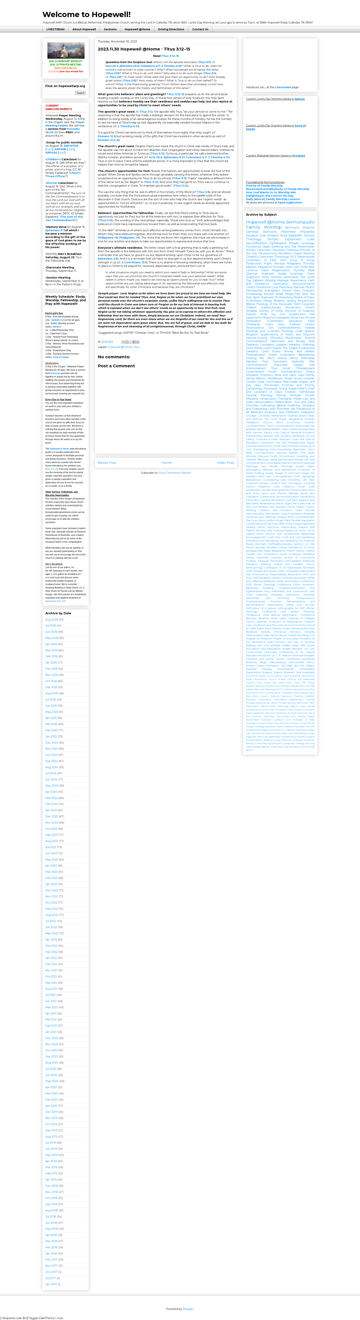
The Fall (281, 442)
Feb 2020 (51, 1099)
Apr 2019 (51, 1161)
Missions (267, 317)
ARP (267, 713)
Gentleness (293, 658)
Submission (267, 442)
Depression (295, 567)
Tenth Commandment (301, 517)
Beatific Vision (280, 429)
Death (273, 354)
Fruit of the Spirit (277, 446)
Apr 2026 (51, 644)
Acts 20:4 (111, 66)
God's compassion (288, 571)
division (311, 709)
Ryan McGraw (276, 642)
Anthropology (254, 567)
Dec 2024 (51, 742)
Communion (267, 496)
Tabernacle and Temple (287, 341)
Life (305, 479)
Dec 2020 (51, 1038)
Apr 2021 (51, 1013)
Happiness (308, 523)
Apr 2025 (51, 718)
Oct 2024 (51, 755)
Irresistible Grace (290, 692)
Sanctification (257, 243)
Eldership (309, 344)
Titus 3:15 (129, 80)
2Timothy (276, 338)
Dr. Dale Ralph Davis (258, 628)
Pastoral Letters (302, 324)
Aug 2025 (51, 693)
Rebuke (293, 493)
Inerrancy (295, 631)
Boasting (268, 588)
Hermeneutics (299, 628)
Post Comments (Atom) (175, 472)
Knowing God (306, 635)
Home (167, 463)
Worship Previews (257, 456)
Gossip (269, 473)
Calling (250, 439)
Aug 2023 (51, 841)
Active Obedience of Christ (297, 547)
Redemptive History (272, 503)
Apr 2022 (51, 939)
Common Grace (254, 682)
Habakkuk (309, 554)
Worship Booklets (266, 547)
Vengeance (296, 419)
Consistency (252, 723)
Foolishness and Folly (259, 523)
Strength (296, 395)
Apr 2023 (51, 865)
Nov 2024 (51, 748)
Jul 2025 (50, 699)
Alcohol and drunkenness (282, 533)
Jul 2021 (50, 995)
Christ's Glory (291, 290)
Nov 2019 (51, 1118)
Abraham (263, 618)
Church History (295, 550)
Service (257, 432)
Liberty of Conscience (299, 557)
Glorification (281, 283)
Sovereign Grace (302, 273)
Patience (309, 540)
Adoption (295, 344)
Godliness (295, 554)
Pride (263, 314)
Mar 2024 (51, 798)
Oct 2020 (51, 1050)
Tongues (267, 672)
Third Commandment (280, 425)
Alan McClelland (278, 713)
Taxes (271, 709)
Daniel (311, 682)
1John (297, 304)
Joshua (281, 358)
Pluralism (251, 699)
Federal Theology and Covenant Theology (280, 329)
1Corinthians (254, 300)
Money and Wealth (299, 351)
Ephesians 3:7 (55, 230)
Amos (298, 378)
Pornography (293, 560)
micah (286, 368)
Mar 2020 (51, 1093)
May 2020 (51, 1081)
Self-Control (303, 703)
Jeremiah (309, 594)
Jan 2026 (51, 662)
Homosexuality (255, 513)
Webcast (265, 746)
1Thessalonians (305, 368)
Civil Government (293, 314)
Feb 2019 (51, 1173)
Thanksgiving (260, 449)
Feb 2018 (51, 1247)
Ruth (261, 476)
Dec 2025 (51, 668)
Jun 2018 (51, 1222)
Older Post (225, 463)
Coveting (309, 483)
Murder (273, 466)
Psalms (309, 227)
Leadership (253, 490)
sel (313, 746)
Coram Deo (270, 682)
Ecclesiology (254, 294)
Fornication (253, 500)
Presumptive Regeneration (288, 699)
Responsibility (278, 574)
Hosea (297, 398)
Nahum (56, 326)
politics (271, 520)
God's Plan (274, 537)
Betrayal (297, 648)
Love (275, 287)
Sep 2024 (51, 761)
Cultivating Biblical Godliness (280, 405)
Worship (270, 280)
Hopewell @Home (137, 29)
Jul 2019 (50, 1142)
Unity (273, 449)
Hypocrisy (273, 527)
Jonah (301, 486)
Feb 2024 (51, 804)
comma (304, 746)
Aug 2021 (51, 988)
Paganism (251, 736)
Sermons (110, 29)
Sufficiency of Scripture (261, 608)
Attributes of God (303, 435)
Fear (276, 432)
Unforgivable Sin (288, 608)
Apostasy (251, 550)
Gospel (298, 365)
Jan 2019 (51, 1179)
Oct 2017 (51, 1272)
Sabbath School (59, 320)
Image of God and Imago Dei (295, 473)
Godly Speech (305, 331)
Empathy (288, 726)
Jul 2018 (50, 1216)
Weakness (269, 581)
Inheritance (293, 594)
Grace (265, 270)
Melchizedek (296, 662)
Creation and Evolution (275, 510)
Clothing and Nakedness (301, 679)
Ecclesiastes (282, 317)
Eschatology (254, 388)
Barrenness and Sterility (291, 716)
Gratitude (262, 594)
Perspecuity (288, 736)
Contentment (255, 371)
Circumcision (287, 456)
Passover (263, 560)
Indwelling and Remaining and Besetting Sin (274, 540)
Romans (270, 231)
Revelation (285, 253)
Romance (309, 432)
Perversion (277, 560)
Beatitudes (308, 533)
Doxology (259, 726)
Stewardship (307, 669)
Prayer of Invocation (286, 638)
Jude (312, 486)
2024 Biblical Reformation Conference (289, 615)
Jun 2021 (51, 1001)
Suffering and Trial (283, 246)
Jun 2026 (51, 631)
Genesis (252, 231)
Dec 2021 (51, 964)
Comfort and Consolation (286, 483)
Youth (274, 456)
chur (303, 709)
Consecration (268, 398)
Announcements (303, 283)
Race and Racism (274, 493)
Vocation (285, 435)
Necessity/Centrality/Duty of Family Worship (277, 189)
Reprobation (275, 604)
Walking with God (257, 645)
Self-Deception (262, 577)
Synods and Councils (256, 709)
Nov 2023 (51, 822)
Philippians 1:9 (129, 237)
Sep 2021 (51, 982)
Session (276, 577)
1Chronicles (271, 385)
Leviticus (252, 270)
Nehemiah (286, 696)
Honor (261, 527)
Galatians (252, 351)
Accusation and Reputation (263, 648)
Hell (312, 314)
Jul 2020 (50, 1069)
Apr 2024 (51, 792)
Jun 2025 (51, 705)
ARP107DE (71, 146)
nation (249, 713)
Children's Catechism (260, 256)
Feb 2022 (51, 952)
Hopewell (262, 557)
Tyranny (277, 672)
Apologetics (253, 469)
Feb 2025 (51, 730)
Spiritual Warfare (287, 452)
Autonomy (269, 716)
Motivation (272, 665)
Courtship (264, 415)
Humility (299, 270)
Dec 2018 (51, 1185)
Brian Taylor (278, 618)
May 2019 (51, 1155)
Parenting (285, 287)
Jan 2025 (51, 736)
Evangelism (272, 290)
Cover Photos (265, 723)
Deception (264, 655)
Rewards (296, 432)
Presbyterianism (256, 601)
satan (295, 645)
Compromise (254, 652)
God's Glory (275, 324)
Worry (262, 520)
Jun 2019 (51, 1149)
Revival (281, 395)
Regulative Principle (271, 267)
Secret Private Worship (283, 703)
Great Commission (269, 381)
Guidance (288, 689)
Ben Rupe (264, 550)
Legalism (281, 344)
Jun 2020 (51, 1075)
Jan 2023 (51, 884)
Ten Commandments (284, 327)
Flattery (276, 628)
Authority (298, 361)
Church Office (273, 422)
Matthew (288, 231)
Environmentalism (304, 655)
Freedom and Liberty (260, 658)
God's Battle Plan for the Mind (284, 463)
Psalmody (309, 560)
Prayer (294, 243)
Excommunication (288, 496)
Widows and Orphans (272, 506)
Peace (310, 371)
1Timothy (309, 263)
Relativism (269, 740)
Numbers (279, 250)
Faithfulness (307, 392)
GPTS (279, 689)
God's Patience (284, 486)
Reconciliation (264, 402)
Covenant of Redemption (285, 621)
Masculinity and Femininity (268, 598)
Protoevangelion (254, 740)
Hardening (308, 537)
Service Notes (268, 706)
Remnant (260, 544)
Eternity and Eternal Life (293, 459)
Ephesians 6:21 (129, 66)
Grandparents (253, 730)
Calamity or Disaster (301, 618)
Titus (136, 347)
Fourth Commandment (285, 371)
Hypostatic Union (304, 449)
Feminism (309, 567)
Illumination (308, 689)
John (283, 260)
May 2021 (51, 1007)
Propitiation (295, 513)
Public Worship (274, 263)
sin (251, 750)
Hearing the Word (260, 358)
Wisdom (279, 300)
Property (310, 736)
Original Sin (253, 638)
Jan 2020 (51, 1106)
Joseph (292, 635)
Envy (267, 591)
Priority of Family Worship (264, 185)
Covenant (308, 290)
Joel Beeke (301, 730)
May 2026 (51, 638)
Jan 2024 (51, 810)
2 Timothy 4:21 (128, 126)
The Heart (308, 452)
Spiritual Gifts (271, 435)
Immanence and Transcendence (263, 692)
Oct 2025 (51, 681)
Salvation (252, 361)
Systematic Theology (294, 743)
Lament (264, 696)
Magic (263, 662)
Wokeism (289, 672)
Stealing (266, 564)
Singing (281, 517)
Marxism (303, 733)
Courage (251, 415)
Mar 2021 (51, 1019)
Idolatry (291, 300)
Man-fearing (273, 490)
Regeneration (281, 270)
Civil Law (309, 648)
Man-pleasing (278, 662)
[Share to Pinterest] (138, 342)
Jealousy (304, 692)
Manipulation (281, 733)
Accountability (274, 676)
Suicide (311, 706)
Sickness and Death (294, 577)
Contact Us (200, 29)
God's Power (271, 351)
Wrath (280, 294)
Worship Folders (280, 645)
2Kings (267, 300)
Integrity (309, 631)
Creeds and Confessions (262, 554)
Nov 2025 (51, 675)
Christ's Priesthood (258, 287)
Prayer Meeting (304, 253)
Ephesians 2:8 (108, 258)
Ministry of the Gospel (294, 490)
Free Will (310, 726)
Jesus (312, 692)
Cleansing (296, 429)
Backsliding (264, 429)
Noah (312, 733)
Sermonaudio (300, 222)
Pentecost (291, 530)
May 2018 (51, 1228)
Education (270, 726)
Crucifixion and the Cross (268, 625)
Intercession (272, 513)
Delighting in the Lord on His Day (269, 195)
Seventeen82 (285, 669)
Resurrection (306, 300)
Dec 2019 (51, 1112)
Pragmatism (265, 699)
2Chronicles (252, 676)
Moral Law (297, 317)
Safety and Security (300, 604)
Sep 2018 (51, 1204)
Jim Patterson (288, 730)
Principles (300, 736)
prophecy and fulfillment (282, 412)
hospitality (308, 672)
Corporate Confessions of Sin (283, 652)
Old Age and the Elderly (298, 665)
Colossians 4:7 (150, 66)
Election (269, 294)
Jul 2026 (50, 625)
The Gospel (290, 348)
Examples (299, 726)
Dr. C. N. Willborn (282, 655)
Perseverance (255, 327)
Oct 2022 (51, 902)
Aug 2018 (51, 1210)
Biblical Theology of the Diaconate (269, 304)
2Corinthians (275, 321)
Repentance (298, 280)
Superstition (253, 672)
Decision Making (255, 686)
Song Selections (283, 740)
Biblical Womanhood (304, 676)
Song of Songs (60, 357)
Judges (293, 388)
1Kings (289, 294)
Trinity (265, 277)
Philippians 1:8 (108, 237)
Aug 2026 (51, 619)
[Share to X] (130, 342)
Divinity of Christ (271, 310)
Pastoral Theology (259, 395)
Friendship (285, 398)
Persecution (254, 263)
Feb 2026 (51, 656)
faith (312, 267)
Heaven (251, 314)
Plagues (267, 669)
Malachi (269, 733)
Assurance (295, 321)
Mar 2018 (51, 1241)
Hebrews (292, 250)
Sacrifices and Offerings (261, 517)
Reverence (259, 642)
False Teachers (280, 439)
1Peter (288, 378)
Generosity (270, 388)
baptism (251, 267)
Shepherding (254, 435)
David (283, 554)
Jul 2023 (50, 847)
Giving (283, 388)
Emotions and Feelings (277, 686)
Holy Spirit (301, 294)
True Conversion (274, 361)
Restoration (295, 574)
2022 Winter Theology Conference (268, 584)
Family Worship (263, 227)
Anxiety (263, 483)
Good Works (254, 348)
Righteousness (297, 415)
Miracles (293, 446)
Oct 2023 (51, 829)
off (310, 746)
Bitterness (252, 588)
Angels (286, 648)
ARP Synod (307, 645)
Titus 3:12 (204, 62)
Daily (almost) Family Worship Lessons (273, 199)
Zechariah (294, 746)
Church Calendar (256, 621)
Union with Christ (296, 267)
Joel (312, 365)
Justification (291, 277)
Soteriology (283, 706)
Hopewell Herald (273, 273)
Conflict (310, 550)
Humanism (275, 730)
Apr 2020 (51, 1087)
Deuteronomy (267, 253)
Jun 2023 (51, 853)
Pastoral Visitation (305, 696)
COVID (291, 506)
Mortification (293, 338)
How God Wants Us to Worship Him (271, 192)
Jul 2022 (50, 921)
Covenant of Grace (268, 392)
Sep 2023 (51, 835)
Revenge (309, 513)
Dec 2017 (51, 1259)
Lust (262, 490)
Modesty (251, 560)
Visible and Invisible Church (294, 564)
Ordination (308, 412)
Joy (273, 314)
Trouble (297, 709)
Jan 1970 (51, 1284)
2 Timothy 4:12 (171, 66)
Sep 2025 (51, 687)
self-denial (259, 713)
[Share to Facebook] (134, 342)
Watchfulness (253, 746)
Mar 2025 (51, 724)
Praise (249, 544)
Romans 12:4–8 (108, 140)
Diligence (264, 486)
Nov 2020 (51, 1044)
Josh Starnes (258, 733)
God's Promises (278, 408)
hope (301, 375)
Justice (285, 432)
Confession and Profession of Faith (294, 719)
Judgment (253, 277)
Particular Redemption (269, 736)
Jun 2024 (51, 779)
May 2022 (51, 933)
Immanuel (280, 631)
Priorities (310, 699)
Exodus (252, 235)
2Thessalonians (296, 442)
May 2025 (51, 712)
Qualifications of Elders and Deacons (287, 334)
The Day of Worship (301, 642)
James (250, 378)
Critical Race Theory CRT (292, 682)
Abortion (251, 618)
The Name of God (283, 709)
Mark (311, 270)
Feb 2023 (51, 878)
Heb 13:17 (51, 469)
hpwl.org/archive (290, 202)
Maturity (275, 696)
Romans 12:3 (106, 136)
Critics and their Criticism (286, 723)
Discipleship (284, 449)
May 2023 (51, 859)
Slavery (268, 432)
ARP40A (51, 152)
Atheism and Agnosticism (279, 469)
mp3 (49, 149)
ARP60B (60, 149)
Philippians (294, 263)
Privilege (250, 703)
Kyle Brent (252, 696)
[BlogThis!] (127, 342)
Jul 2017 (50, 1278)
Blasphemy (278, 550)
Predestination (255, 354)
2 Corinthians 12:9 (134, 262)
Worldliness (275, 378)
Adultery (251, 429)
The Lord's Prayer (275, 419)
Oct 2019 (51, 1124)
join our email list (65, 71)
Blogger (188, 1309)
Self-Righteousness (280, 544)
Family (310, 375)
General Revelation (272, 500)
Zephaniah (308, 476)
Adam (311, 466)
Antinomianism (256, 368)
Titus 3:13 (112, 73)
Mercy (294, 358)
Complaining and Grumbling (282, 479)
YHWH (273, 746)
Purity (302, 530)
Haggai (264, 730)
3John (260, 533)
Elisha (280, 726)
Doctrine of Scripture (300, 310)
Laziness (276, 557)
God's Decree (305, 510)
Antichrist (302, 713)
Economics (294, 422)
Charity (300, 506)
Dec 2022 (51, 890)
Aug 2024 (51, 767)
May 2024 (51, 785)
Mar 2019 (51, 1167)
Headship (277, 594)
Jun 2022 (51, 927)
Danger (250, 726)
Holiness (276, 277)
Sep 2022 (51, 908)
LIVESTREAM (55, 29)
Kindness (251, 662)
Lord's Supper (272, 348)
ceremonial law (305, 425)
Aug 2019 (51, 1136)
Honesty (266, 631)
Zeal (298, 672)
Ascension (308, 584)
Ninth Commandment (260, 452)
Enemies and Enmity (298, 385)
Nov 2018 (51, 1192)
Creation (290, 392)
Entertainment (297, 686)
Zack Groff (283, 746)
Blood (249, 679)
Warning (310, 743)
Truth (297, 476)
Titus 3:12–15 (177, 49)
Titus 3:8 (115, 77)
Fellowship (308, 358)
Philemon (267, 638)
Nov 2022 (51, 896)
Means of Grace (304, 297)
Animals (292, 713)
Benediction (253, 479)
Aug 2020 (51, 1062)
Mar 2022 (51, 945)
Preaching (286, 297)
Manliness (294, 733)
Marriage (283, 280)
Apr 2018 (51, 1235)
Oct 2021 (51, 976)
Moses (261, 665)
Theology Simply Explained (273, 239)
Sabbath (258, 280)
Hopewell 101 (269, 297)
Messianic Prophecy (259, 375)
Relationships (263, 703)
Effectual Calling (267, 459)
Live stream (269, 235)
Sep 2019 (51, 1130)
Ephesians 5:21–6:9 (55, 601)
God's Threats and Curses (261, 571)
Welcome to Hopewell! (86, 14)
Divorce (289, 625)
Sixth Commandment (279, 476)
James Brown (279, 635)
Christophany (260, 679)
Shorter (51, 183)
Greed (286, 628)
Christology (281, 256)
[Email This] (123, 342)
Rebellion (252, 564)
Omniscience (260, 574)
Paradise (251, 669)
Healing (250, 527)
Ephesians (278, 243)
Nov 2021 (51, 970)
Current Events (307, 723)
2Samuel (251, 273)
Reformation (283, 402)
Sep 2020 (51, 1056)
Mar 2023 (51, 871)
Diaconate (280, 365)
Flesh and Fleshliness (265, 689)
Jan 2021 (51, 1032)
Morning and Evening (269, 530)
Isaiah (266, 246)
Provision (276, 601)
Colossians (267, 344)
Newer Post (107, 463)
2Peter (262, 676)
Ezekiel (249, 689)
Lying (284, 513)
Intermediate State (258, 635)
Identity (297, 689)
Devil (287, 520)
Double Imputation (303, 520)
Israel (305, 429)
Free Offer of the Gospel (287, 523)
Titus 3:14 (210, 73)
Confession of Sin (275, 567)
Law (263, 466)
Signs (288, 503)
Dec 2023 (51, 816)
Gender (280, 658)
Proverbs (55, 373)
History (250, 557)
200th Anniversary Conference (296, 581)
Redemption (279, 415)
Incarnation (287, 354)
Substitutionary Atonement (281, 307)
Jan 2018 (51, 1253)
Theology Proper (292, 466)
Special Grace (297, 706)
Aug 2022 (51, 915)
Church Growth (277, 679)
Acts (283, 235)
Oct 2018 (51, 1198)
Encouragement (256, 537)
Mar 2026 (51, 650)
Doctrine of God (305, 625)
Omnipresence (305, 598)
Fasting (259, 473)
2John (296, 584)
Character (266, 719)
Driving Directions (171, 29)
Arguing (287, 676)
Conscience (263, 439)
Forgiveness (307, 348)
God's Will (298, 439)
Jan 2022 (51, 958)
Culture (250, 486)
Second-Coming (256, 338)
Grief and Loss (291, 537)
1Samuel (298, 287)
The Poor (251, 520)
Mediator (251, 476)
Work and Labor (285, 375)
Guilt (288, 500)
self (247, 750)
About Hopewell (84, 29)
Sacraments (254, 317)
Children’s (53, 159)
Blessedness (306, 354)
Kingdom (252, 334)
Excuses (311, 686)
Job (292, 408)
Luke (311, 239)
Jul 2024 (50, 773)
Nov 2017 (51, 1265)
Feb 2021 (51, 1025)
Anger (280, 520)
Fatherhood (307, 496)
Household (308, 658)
